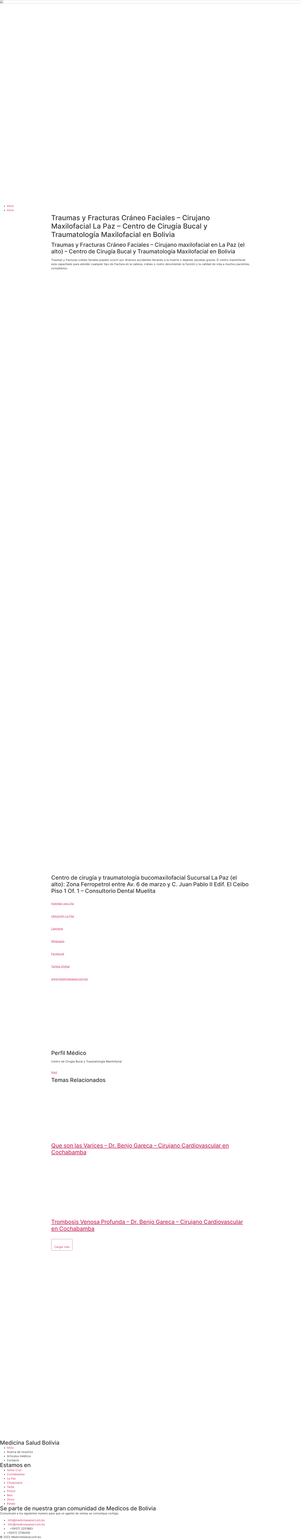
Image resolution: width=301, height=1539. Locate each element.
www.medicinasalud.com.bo (69, 979)
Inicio (10, 206)
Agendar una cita (62, 903)
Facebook (57, 954)
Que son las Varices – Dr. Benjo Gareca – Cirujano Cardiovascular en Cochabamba (140, 1149)
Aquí (54, 1072)
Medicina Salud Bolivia (29, 1442)
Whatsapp (57, 941)
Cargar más (62, 1247)
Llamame (57, 928)
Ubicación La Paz (62, 916)
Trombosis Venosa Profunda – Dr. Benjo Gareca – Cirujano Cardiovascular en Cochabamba (147, 1225)
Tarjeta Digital (60, 966)
